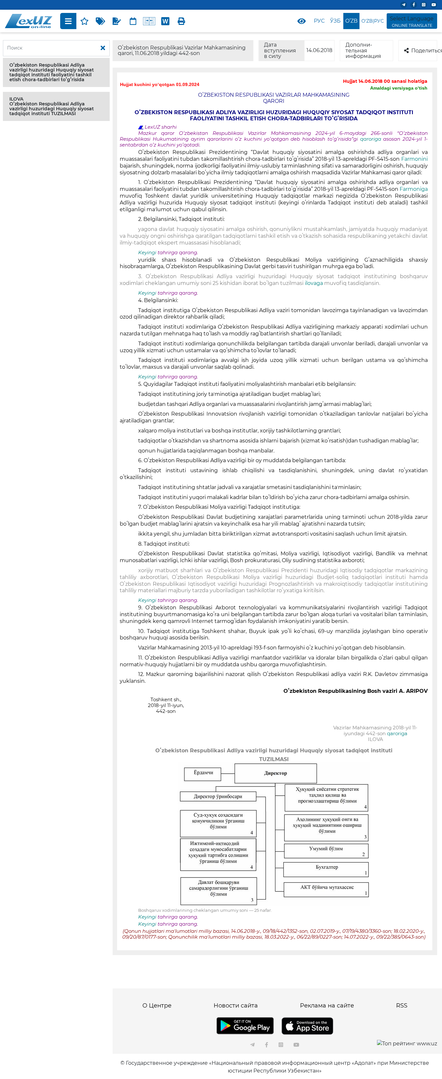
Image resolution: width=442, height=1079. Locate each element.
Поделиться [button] (424, 51)
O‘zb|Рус (372, 21)
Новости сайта (236, 1005)
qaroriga (371, 139)
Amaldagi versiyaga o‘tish (398, 88)
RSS (401, 1005)
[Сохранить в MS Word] (165, 21)
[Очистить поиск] (102, 48)
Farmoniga (414, 189)
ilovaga (314, 283)
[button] (56, 72)
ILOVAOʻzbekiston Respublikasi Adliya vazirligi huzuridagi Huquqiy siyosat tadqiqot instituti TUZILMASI (51, 106)
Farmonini (414, 159)
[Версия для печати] (181, 21)
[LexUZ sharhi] (117, 21)
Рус (319, 21)
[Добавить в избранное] (84, 21)
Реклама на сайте (327, 1005)
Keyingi (147, 253)
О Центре (156, 1005)
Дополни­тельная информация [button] (363, 50)
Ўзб (335, 21)
